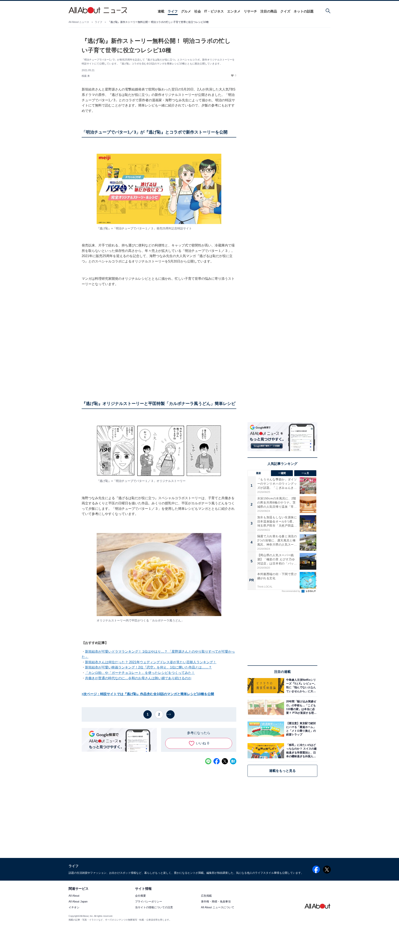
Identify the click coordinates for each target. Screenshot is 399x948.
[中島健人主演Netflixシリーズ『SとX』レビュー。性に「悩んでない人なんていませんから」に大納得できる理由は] (300, 685)
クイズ (285, 11)
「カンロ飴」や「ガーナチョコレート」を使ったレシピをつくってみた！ (140, 672)
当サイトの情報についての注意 (154, 907)
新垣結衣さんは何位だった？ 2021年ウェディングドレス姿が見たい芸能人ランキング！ (150, 662)
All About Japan (78, 901)
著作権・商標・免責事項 (216, 901)
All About (74, 895)
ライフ (173, 11)
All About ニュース (79, 22)
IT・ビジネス (214, 11)
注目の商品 (268, 11)
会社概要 (140, 895)
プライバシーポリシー (148, 901)
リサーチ (250, 11)
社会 (197, 11)
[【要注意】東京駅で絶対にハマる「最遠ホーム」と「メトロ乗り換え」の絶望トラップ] (300, 729)
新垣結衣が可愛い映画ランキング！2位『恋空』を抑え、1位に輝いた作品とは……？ (148, 667)
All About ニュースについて (217, 907)
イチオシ (74, 907)
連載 (161, 11)
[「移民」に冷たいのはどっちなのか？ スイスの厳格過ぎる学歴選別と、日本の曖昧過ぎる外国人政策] (300, 750)
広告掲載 (206, 895)
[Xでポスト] (225, 761)
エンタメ (233, 11)
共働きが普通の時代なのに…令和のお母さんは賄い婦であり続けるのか (138, 678)
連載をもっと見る (282, 770)
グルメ (186, 11)
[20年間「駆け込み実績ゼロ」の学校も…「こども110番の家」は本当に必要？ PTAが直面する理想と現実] (300, 707)
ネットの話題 (304, 11)
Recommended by (291, 591)
